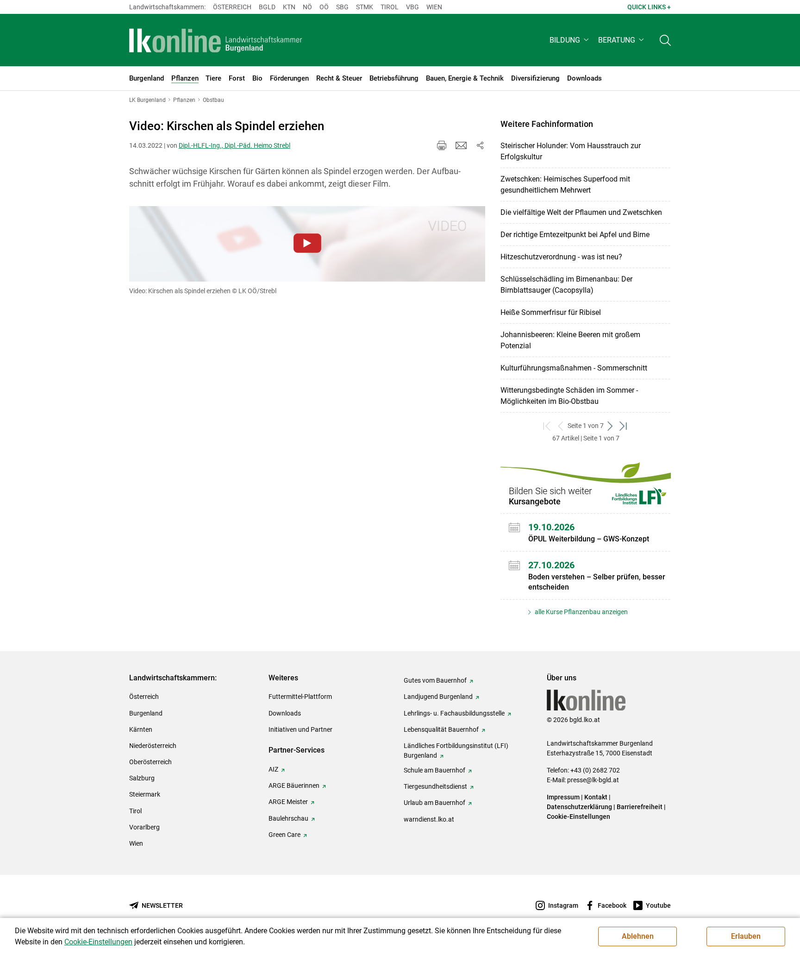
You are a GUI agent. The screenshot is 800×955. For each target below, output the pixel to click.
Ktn (289, 7)
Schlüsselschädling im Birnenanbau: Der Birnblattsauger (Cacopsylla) (566, 285)
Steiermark (144, 794)
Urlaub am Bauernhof (434, 802)
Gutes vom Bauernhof (435, 680)
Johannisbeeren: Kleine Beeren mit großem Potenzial (570, 340)
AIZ (273, 769)
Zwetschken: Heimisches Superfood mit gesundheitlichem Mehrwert (565, 185)
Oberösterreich (150, 762)
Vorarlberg (144, 827)
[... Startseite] (215, 40)
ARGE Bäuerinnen (294, 785)
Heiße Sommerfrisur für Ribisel (550, 312)
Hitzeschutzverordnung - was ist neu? (561, 256)
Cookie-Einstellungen (578, 816)
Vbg (412, 7)
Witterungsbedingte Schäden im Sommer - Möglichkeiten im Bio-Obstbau (569, 396)
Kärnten (140, 729)
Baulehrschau (288, 818)
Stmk (364, 7)
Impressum (563, 797)
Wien (434, 7)
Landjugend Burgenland (438, 696)
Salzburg (142, 778)
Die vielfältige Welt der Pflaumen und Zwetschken (581, 212)
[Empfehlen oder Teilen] (479, 145)
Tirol (390, 7)
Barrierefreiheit (639, 806)
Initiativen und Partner (300, 729)
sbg (342, 7)
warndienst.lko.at (429, 819)
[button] (570, 40)
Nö (307, 7)
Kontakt (595, 797)
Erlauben (746, 936)
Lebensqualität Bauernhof (441, 729)
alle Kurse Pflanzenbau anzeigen (580, 612)
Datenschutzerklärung (579, 806)
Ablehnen (638, 936)
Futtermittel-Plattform (300, 696)
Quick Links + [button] (649, 7)
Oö (324, 7)
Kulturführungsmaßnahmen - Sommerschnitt (573, 368)
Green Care (284, 834)
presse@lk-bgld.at (593, 780)
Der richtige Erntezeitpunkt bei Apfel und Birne (575, 234)
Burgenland (145, 713)
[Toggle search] (665, 40)
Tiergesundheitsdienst (435, 786)
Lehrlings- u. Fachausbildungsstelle (454, 713)
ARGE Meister (288, 801)
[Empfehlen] (461, 145)
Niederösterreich (152, 745)
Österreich (232, 7)
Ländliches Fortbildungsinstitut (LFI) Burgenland (456, 750)
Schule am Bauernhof (434, 770)
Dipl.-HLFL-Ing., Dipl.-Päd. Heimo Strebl (234, 145)
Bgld (267, 7)
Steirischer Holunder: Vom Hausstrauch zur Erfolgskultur (570, 151)
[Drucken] (441, 145)
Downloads (285, 713)
